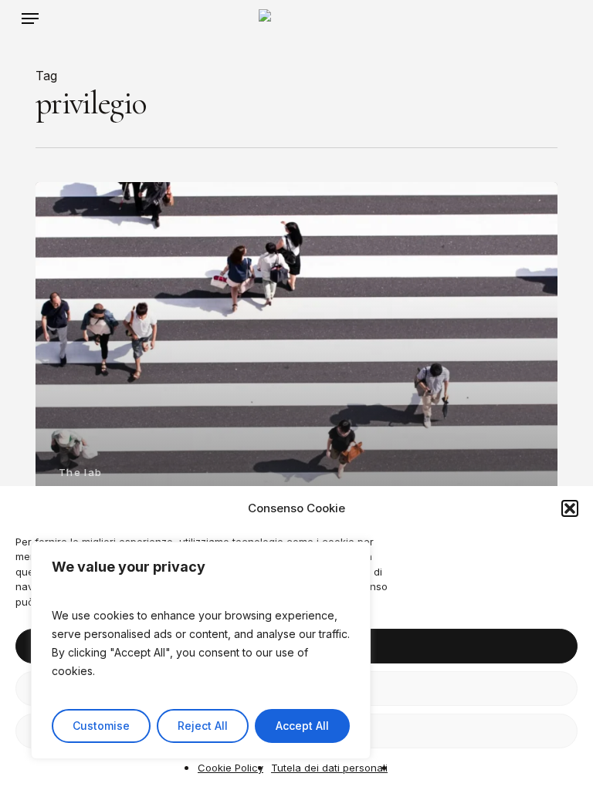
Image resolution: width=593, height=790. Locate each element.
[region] (201, 650)
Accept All (302, 725)
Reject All (203, 725)
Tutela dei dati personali (329, 767)
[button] (570, 508)
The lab (80, 472)
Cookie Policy (230, 767)
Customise (101, 725)
